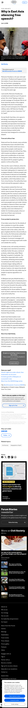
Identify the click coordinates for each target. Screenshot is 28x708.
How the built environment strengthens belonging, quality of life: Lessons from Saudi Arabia (17, 596)
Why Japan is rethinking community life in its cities (15, 564)
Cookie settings (14, 704)
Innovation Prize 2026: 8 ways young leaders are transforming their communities (17, 580)
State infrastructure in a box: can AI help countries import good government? (17, 573)
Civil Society (6, 8)
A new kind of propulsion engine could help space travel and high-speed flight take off (17, 588)
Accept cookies (14, 363)
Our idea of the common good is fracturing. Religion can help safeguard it (13, 554)
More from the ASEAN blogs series (11, 381)
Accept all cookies (15, 700)
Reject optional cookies (14, 696)
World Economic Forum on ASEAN (12, 71)
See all (3, 533)
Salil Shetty (4, 64)
